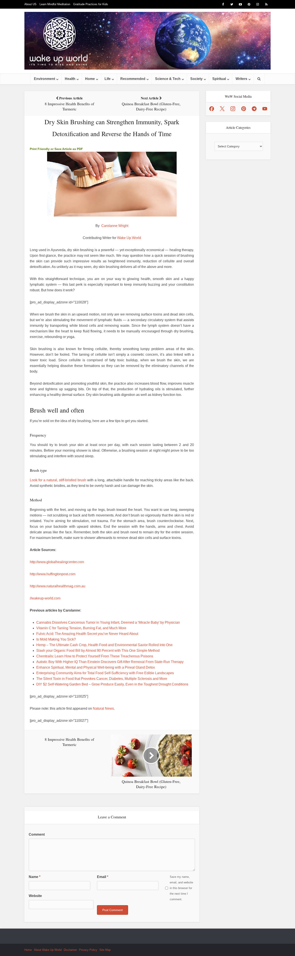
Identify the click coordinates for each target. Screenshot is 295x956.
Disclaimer (70, 949)
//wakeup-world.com (45, 598)
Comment (37, 834)
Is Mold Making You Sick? (56, 639)
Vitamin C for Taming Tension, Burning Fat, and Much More (81, 628)
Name (34, 877)
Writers (241, 79)
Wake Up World (129, 238)
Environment (44, 79)
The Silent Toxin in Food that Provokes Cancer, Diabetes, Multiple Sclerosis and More (101, 678)
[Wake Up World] (147, 41)
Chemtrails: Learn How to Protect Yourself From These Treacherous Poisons (94, 656)
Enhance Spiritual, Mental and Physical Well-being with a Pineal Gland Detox (95, 667)
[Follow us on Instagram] (232, 108)
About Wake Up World (48, 949)
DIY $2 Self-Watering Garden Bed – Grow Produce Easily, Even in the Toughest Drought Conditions (112, 684)
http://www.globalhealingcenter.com (57, 562)
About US (30, 4)
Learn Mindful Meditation (55, 4)
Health (70, 79)
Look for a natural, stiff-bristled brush (58, 480)
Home (90, 79)
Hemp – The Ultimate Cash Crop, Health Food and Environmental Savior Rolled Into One (104, 645)
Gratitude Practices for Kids (90, 4)
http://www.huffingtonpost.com (52, 574)
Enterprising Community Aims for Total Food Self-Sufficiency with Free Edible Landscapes (105, 673)
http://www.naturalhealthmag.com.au (57, 586)
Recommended (132, 79)
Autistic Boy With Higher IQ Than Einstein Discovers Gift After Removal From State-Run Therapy (110, 662)
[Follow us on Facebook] (211, 108)
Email (102, 877)
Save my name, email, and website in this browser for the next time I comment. (181, 888)
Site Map (105, 949)
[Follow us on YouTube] (264, 108)
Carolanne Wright (114, 226)
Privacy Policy (88, 949)
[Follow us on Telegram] (254, 108)
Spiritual (219, 79)
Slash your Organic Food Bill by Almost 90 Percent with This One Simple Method (98, 650)
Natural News (103, 708)
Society (196, 79)
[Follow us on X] (222, 108)
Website (35, 896)
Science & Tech (168, 79)
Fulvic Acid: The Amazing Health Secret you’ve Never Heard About (87, 634)
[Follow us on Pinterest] (243, 108)
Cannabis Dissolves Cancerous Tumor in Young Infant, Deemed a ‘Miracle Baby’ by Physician (108, 622)
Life (108, 79)
